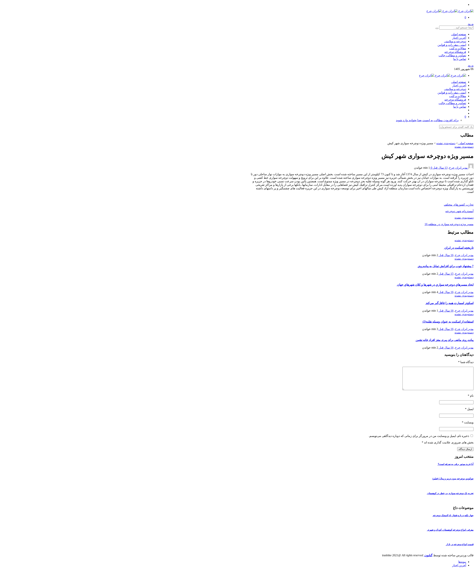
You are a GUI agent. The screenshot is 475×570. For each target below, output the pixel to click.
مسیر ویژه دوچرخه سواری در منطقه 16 (449, 224)
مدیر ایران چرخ (458, 167)
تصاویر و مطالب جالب (452, 55)
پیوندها (462, 561)
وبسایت (468, 422)
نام (471, 395)
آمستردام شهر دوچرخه (459, 211)
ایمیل (469, 409)
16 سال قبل (445, 255)
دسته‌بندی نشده (445, 143)
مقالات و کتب (457, 48)
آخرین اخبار (459, 37)
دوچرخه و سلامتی (455, 41)
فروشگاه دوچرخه (455, 51)
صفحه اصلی (458, 34)
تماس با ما (459, 59)
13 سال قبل (440, 167)
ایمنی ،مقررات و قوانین (452, 44)
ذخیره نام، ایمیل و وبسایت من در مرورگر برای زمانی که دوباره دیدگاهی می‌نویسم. (419, 435)
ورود (471, 23)
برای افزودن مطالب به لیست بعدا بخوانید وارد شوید (427, 120)
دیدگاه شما (466, 362)
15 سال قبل (445, 273)
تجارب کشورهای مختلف (459, 204)
